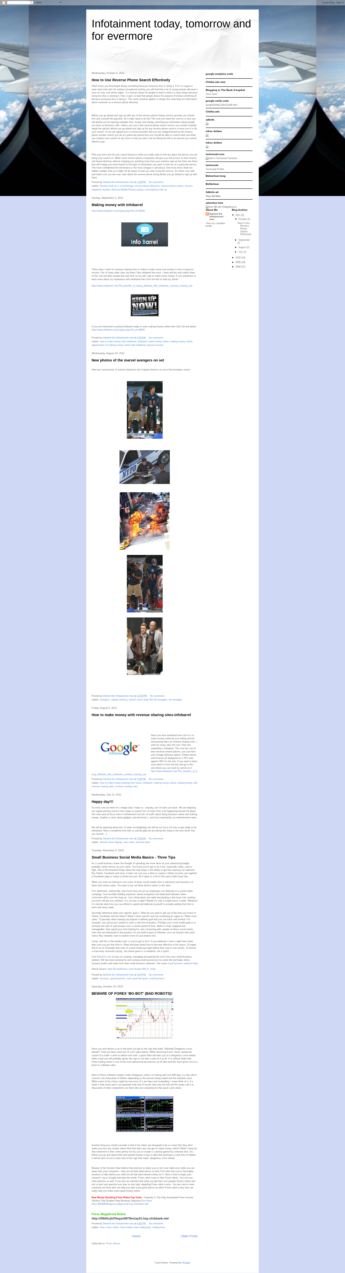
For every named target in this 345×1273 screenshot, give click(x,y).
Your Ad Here (213, 196)
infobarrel (142, 341)
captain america (119, 699)
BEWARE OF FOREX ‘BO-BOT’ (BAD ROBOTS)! (132, 993)
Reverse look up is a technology (116, 186)
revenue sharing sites (126, 786)
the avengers (175, 699)
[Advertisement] (155, 57)
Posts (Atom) (113, 1243)
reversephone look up (156, 189)
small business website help (182, 963)
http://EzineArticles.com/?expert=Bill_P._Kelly (132, 969)
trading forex (158, 1227)
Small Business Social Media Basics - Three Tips (133, 857)
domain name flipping (111, 842)
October (242, 219)
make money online (158, 341)
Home (136, 1236)
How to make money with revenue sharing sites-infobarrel (141, 715)
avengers (104, 699)
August (242, 247)
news (131, 842)
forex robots (113, 1227)
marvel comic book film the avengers (148, 699)
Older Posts (189, 1236)
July (240, 251)
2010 (238, 257)
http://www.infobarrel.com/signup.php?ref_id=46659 (118, 210)
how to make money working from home (120, 782)
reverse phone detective (147, 186)
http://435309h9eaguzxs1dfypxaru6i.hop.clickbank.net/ (120, 1204)
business (104, 978)
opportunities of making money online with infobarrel (119, 345)
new (125, 842)
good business (118, 978)
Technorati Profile (215, 169)
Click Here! (146, 1200)
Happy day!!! (102, 802)
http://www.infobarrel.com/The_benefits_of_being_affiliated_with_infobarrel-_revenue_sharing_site (142, 285)
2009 (238, 262)
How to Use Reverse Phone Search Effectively (131, 80)
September (244, 240)
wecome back (143, 842)
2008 (238, 266)
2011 (238, 215)
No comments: (157, 182)
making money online (181, 341)
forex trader (126, 1227)
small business (157, 978)
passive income (155, 345)
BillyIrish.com (104, 956)
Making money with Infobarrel (117, 205)
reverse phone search (172, 186)
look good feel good (137, 978)
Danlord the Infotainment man (216, 217)
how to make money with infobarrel (118, 341)
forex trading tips (142, 1227)
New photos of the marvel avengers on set (128, 360)
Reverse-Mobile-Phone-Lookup (127, 189)
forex (102, 1227)
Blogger (186, 1262)
